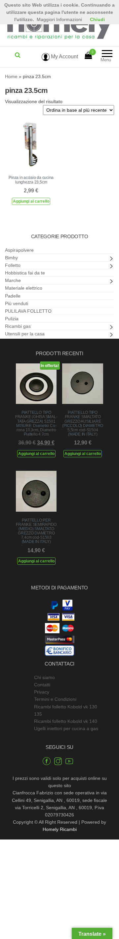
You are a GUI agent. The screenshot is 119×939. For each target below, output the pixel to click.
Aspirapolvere (19, 250)
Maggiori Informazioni (59, 19)
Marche (13, 280)
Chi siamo (44, 677)
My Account (64, 56)
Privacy (41, 692)
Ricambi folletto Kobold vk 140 (65, 721)
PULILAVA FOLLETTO (28, 311)
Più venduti (16, 303)
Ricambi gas (18, 326)
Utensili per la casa (25, 333)
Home (11, 76)
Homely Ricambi (60, 829)
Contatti (42, 684)
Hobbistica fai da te (25, 272)
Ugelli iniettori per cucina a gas (66, 728)
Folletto (12, 265)
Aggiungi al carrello (31, 201)
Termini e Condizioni (55, 699)
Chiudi (97, 19)
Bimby (11, 257)
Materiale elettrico (23, 288)
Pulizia (12, 318)
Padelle (12, 296)
